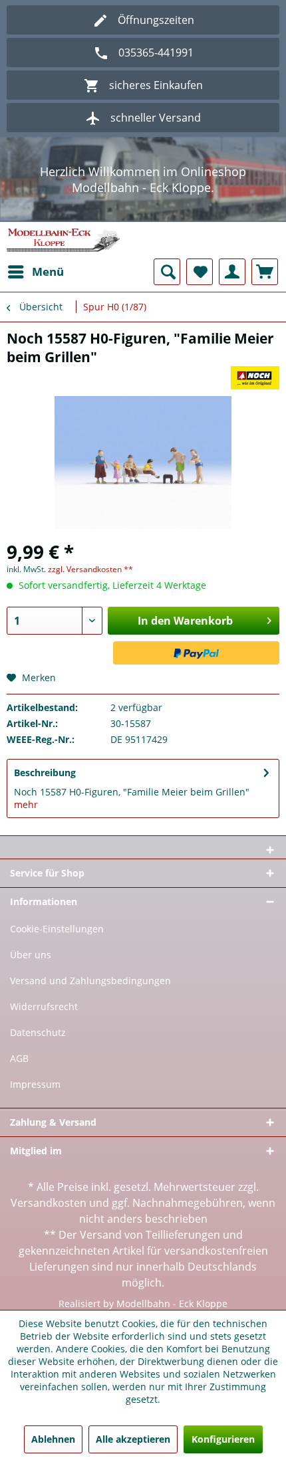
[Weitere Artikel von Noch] (255, 377)
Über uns (30, 954)
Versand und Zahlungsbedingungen (90, 980)
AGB (19, 1058)
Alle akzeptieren (133, 1439)
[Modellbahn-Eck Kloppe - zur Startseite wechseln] (63, 240)
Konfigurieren (223, 1439)
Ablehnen (53, 1439)
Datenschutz (38, 1032)
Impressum (35, 1084)
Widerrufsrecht (44, 1006)
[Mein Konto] (232, 272)
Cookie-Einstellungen (57, 928)
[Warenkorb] (264, 272)
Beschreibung (45, 772)
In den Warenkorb (185, 620)
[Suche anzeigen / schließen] (167, 272)
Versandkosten (48, 1203)
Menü (48, 271)
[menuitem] (35, 272)
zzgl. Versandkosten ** (90, 569)
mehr (26, 804)
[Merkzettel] (199, 272)
